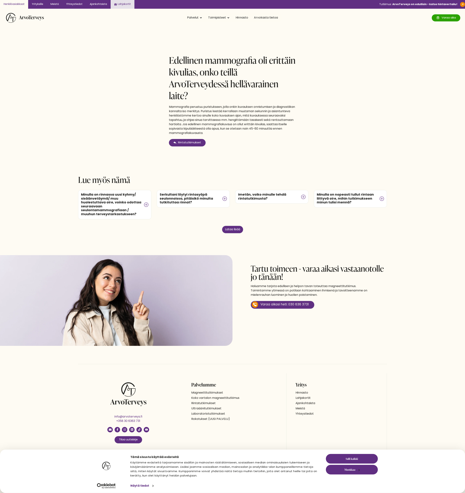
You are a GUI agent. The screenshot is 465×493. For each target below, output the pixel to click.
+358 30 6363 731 (128, 421)
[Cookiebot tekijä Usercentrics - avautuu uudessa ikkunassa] (106, 486)
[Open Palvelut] (200, 18)
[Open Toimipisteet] (228, 18)
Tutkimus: (418, 4)
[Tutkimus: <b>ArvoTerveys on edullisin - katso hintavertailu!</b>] (462, 4)
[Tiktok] (139, 429)
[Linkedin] (132, 429)
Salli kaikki (352, 459)
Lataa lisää (232, 229)
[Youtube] (146, 429)
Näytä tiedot (139, 486)
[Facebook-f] (117, 429)
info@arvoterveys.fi (128, 416)
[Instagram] (124, 429)
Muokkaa (349, 469)
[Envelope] (110, 429)
